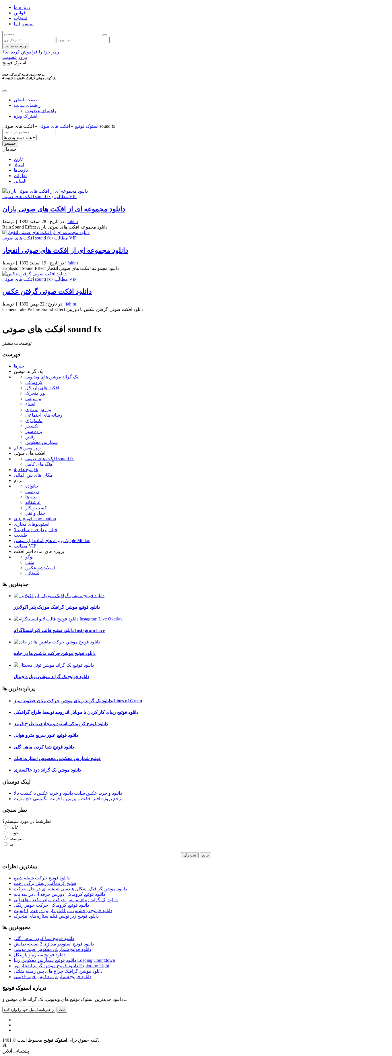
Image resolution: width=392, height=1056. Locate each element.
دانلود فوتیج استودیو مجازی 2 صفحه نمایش (54, 943)
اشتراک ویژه (25, 116)
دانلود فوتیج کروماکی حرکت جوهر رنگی (51, 905)
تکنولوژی (33, 420)
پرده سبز (33, 431)
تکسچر (31, 425)
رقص (30, 436)
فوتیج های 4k (26, 469)
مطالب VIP (65, 196)
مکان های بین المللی (33, 475)
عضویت (9, 57)
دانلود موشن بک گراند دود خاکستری (47, 769)
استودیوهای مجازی (31, 524)
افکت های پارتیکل (42, 387)
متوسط (16, 838)
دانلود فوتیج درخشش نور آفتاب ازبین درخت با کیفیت (63, 910)
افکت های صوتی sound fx (26, 196)
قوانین (20, 12)
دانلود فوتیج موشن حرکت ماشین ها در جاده (55, 653)
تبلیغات (20, 18)
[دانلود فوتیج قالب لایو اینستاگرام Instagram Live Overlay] (68, 618)
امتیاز (19, 164)
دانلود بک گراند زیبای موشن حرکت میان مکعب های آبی (66, 899)
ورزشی (32, 491)
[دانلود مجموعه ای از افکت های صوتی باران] (45, 191)
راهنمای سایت (27, 105)
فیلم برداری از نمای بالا (35, 529)
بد (10, 844)
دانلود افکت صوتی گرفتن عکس (47, 291)
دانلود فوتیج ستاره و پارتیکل (39, 954)
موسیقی (33, 398)
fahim (72, 221)
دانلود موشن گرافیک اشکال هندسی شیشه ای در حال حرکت (70, 888)
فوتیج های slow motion (35, 518)
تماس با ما (24, 23)
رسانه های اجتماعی (43, 415)
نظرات (20, 175)
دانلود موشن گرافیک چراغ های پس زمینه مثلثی (58, 971)
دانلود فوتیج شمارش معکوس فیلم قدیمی (52, 949)
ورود (22, 57)
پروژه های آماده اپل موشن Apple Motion (52, 540)
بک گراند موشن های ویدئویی (51, 376)
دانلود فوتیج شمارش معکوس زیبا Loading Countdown (64, 960)
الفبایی (20, 181)
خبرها (19, 365)
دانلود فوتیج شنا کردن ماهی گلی (44, 746)
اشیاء (30, 404)
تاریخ (18, 159)
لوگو (29, 556)
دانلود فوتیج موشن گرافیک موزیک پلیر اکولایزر (57, 607)
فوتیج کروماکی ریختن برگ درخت (45, 883)
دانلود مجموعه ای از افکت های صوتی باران (63, 209)
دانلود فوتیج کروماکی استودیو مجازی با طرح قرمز (61, 723)
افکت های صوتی (54, 126)
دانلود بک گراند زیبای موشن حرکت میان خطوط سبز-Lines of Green (78, 700)
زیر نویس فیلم (27, 447)
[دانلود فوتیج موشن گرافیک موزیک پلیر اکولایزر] (59, 595)
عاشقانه (33, 502)
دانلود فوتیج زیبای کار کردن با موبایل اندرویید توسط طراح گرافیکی (76, 712)
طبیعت (20, 535)
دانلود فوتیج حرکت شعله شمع (42, 877)
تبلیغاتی (32, 573)
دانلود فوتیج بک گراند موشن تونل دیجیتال (51, 676)
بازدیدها (21, 170)
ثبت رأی (189, 855)
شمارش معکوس (41, 442)
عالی (13, 827)
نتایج (205, 855)
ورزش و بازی (38, 409)
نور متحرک (35, 393)
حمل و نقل (35, 513)
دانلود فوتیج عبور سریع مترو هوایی (46, 735)
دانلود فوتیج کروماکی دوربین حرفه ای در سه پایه (59, 894)
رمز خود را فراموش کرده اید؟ (30, 51)
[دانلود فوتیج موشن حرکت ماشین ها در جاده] (57, 641)
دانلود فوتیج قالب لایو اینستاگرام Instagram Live (59, 630)
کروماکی (33, 382)
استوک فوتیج (86, 126)
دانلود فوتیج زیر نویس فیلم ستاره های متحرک (56, 916)
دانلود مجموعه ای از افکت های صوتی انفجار (65, 250)
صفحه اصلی (25, 99)
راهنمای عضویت (40, 110)
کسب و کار (36, 507)
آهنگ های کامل (39, 464)
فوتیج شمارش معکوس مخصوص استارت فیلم (57, 758)
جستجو (10, 143)
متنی (29, 562)
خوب (13, 832)
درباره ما (22, 7)
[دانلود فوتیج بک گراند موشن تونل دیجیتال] (54, 665)
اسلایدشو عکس (40, 567)
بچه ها (31, 496)
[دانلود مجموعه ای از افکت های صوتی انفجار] (46, 232)
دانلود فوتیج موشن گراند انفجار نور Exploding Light (61, 965)
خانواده (31, 485)
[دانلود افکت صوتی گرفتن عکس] (34, 273)
